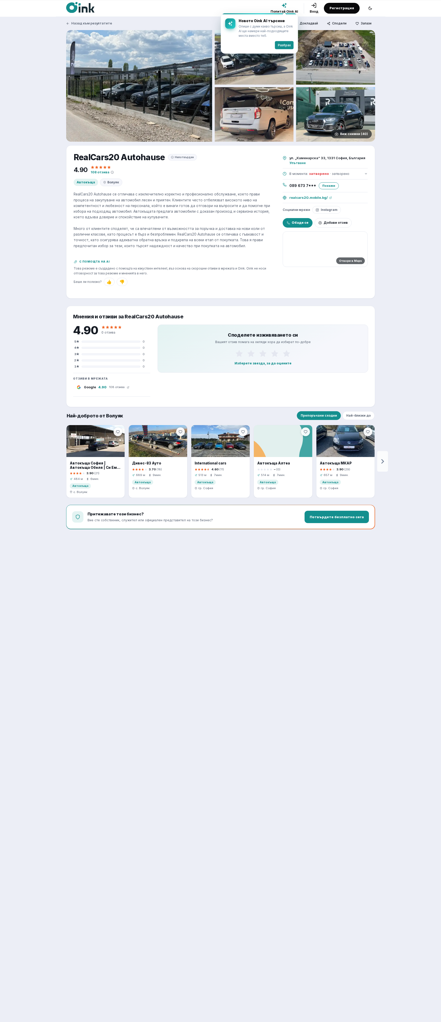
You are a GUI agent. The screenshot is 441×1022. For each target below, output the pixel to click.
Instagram (329, 210)
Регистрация (342, 8)
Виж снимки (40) (354, 134)
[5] (286, 353)
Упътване (297, 163)
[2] (251, 353)
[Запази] (118, 431)
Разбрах (284, 45)
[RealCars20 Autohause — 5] (335, 114)
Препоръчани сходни (319, 415)
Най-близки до (358, 415)
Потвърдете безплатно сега (337, 517)
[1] (239, 353)
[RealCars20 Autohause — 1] (139, 86)
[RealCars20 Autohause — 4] (254, 114)
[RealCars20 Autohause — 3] (335, 57)
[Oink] (80, 7)
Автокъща (86, 182)
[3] (263, 353)
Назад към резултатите (91, 23)
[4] (275, 353)
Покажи (328, 185)
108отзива (100, 172)
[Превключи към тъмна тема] (370, 8)
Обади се (300, 223)
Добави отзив (336, 223)
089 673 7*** (302, 186)
